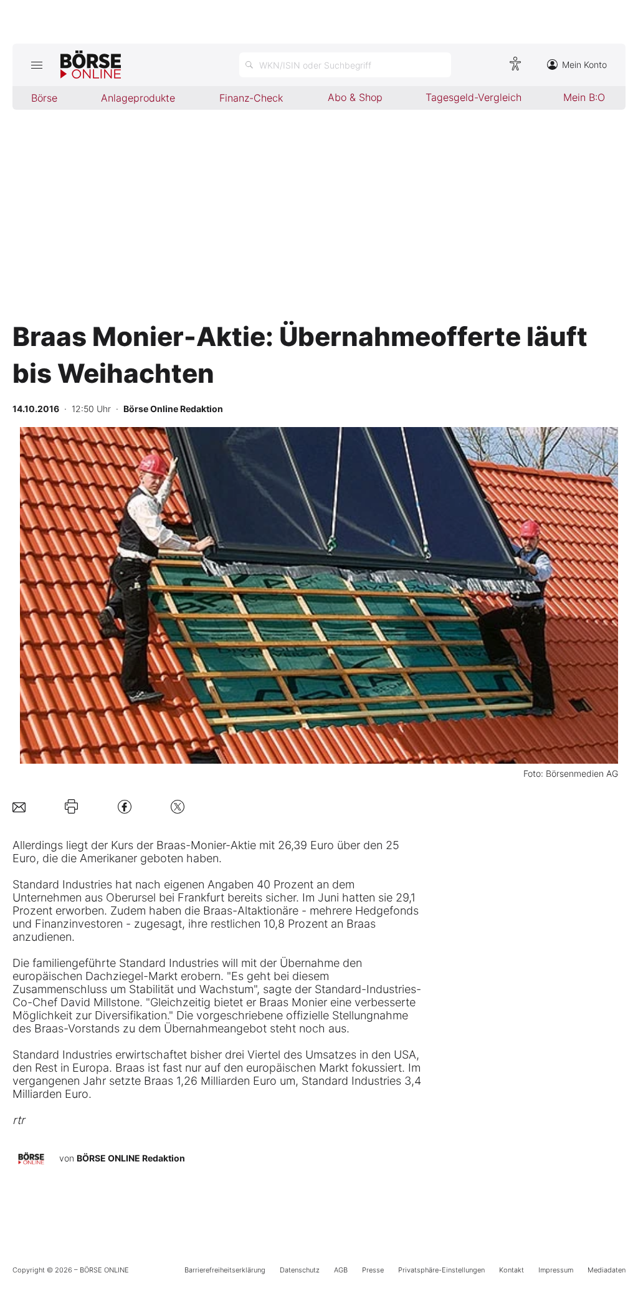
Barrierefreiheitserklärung (224, 1270)
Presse (373, 1270)
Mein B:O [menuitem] (584, 97)
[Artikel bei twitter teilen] (177, 806)
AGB (341, 1270)
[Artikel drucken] (71, 807)
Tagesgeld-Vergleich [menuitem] (473, 97)
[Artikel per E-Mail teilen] (19, 806)
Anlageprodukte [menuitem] (138, 98)
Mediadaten (607, 1270)
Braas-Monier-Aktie (206, 845)
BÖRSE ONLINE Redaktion (131, 1158)
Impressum (555, 1270)
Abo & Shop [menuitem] (355, 97)
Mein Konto (584, 64)
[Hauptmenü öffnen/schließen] (36, 65)
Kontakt (511, 1270)
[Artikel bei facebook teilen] (124, 806)
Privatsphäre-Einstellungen (441, 1270)
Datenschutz (300, 1270)
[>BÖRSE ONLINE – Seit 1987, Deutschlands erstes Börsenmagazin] (90, 65)
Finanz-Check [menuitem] (251, 98)
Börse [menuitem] (44, 98)
